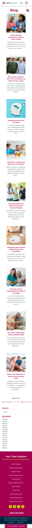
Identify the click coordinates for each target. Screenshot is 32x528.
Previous (9, 402)
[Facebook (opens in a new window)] (10, 506)
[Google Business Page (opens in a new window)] (22, 506)
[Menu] (26, 3)
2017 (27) (4, 437)
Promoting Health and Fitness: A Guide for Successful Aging (16, 206)
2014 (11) (4, 443)
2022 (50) (4, 427)
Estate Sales (16, 490)
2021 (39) (4, 429)
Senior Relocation (16, 464)
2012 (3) (4, 448)
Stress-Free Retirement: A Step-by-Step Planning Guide (16, 376)
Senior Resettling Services (16, 475)
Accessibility (11, 522)
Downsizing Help (16, 479)
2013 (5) (4, 445)
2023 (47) (4, 425)
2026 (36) (4, 419)
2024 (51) (4, 423)
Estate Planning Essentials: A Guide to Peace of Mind (16, 37)
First (3, 402)
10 (26, 402)
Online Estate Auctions (16, 494)
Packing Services (16, 471)
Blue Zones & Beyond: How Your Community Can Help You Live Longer (16, 79)
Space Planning (16, 486)
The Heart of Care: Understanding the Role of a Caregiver (16, 291)
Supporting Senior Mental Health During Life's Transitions (16, 249)
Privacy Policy (20, 522)
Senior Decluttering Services (16, 482)
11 (29, 402)
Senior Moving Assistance (16, 468)
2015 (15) (4, 441)
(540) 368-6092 (17, 513)
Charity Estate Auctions (16, 497)
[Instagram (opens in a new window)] (18, 506)
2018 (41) (4, 435)
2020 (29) (4, 431)
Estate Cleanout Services (16, 501)
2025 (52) (4, 421)
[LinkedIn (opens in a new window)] (14, 506)
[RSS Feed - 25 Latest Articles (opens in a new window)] (28, 10)
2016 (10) (4, 439)
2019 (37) (4, 433)
